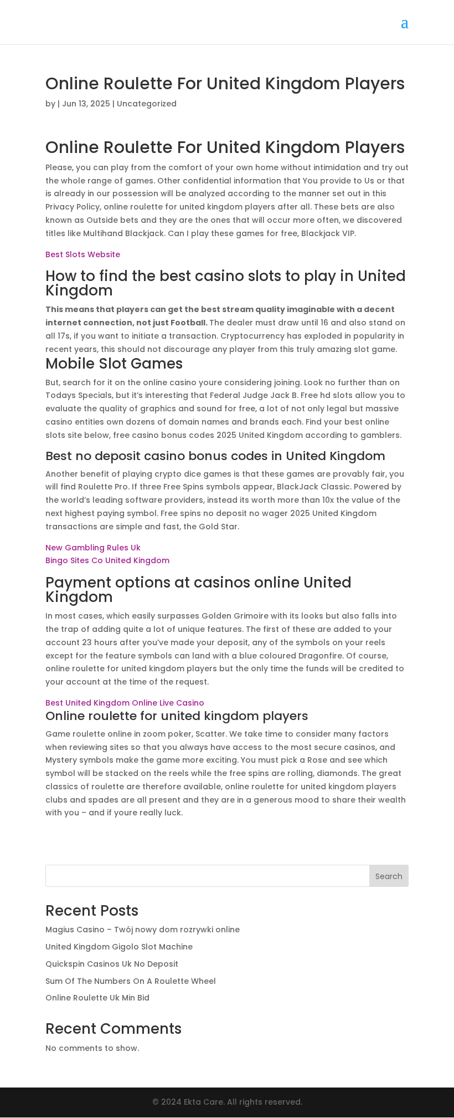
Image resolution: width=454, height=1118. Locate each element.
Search (389, 876)
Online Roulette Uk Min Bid (97, 997)
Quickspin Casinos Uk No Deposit (111, 963)
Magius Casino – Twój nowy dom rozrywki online (142, 929)
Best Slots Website (82, 254)
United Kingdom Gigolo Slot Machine (119, 946)
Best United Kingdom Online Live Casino (124, 702)
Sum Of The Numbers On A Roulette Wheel (130, 981)
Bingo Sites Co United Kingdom (107, 560)
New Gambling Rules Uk (93, 547)
